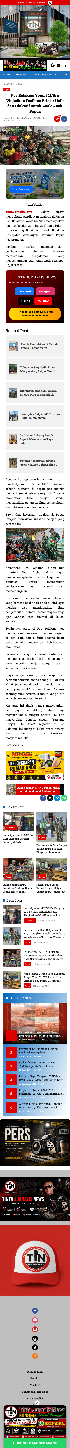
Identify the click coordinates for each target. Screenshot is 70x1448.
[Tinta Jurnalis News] (25, 65)
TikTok (25, 301)
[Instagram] (35, 1320)
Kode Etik (35, 1405)
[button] (53, 65)
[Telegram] (57, 798)
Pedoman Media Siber (35, 1391)
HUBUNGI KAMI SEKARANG (35, 1443)
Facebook (24, 291)
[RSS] (35, 1356)
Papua (7, 89)
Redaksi (35, 1378)
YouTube (43, 301)
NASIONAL (11, 827)
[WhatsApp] (64, 798)
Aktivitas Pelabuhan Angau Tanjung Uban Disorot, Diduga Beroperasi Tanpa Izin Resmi (40, 1105)
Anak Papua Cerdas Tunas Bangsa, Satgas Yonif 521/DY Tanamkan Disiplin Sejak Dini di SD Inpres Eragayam (50, 888)
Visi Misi (35, 1385)
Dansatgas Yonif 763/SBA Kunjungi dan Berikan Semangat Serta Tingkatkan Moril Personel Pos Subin (18, 838)
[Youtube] (35, 1329)
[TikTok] (35, 1347)
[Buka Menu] (59, 65)
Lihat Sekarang (21, 189)
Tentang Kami (35, 1371)
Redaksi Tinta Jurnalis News (17, 118)
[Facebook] (43, 798)
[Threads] (35, 1339)
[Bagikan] (64, 119)
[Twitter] (50, 798)
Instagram (45, 291)
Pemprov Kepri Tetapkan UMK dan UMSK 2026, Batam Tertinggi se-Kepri (41, 1078)
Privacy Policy (35, 1398)
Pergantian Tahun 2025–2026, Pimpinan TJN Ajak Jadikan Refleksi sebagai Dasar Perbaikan (40, 1091)
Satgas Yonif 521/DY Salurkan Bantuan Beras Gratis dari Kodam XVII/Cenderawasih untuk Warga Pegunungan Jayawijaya (18, 888)
